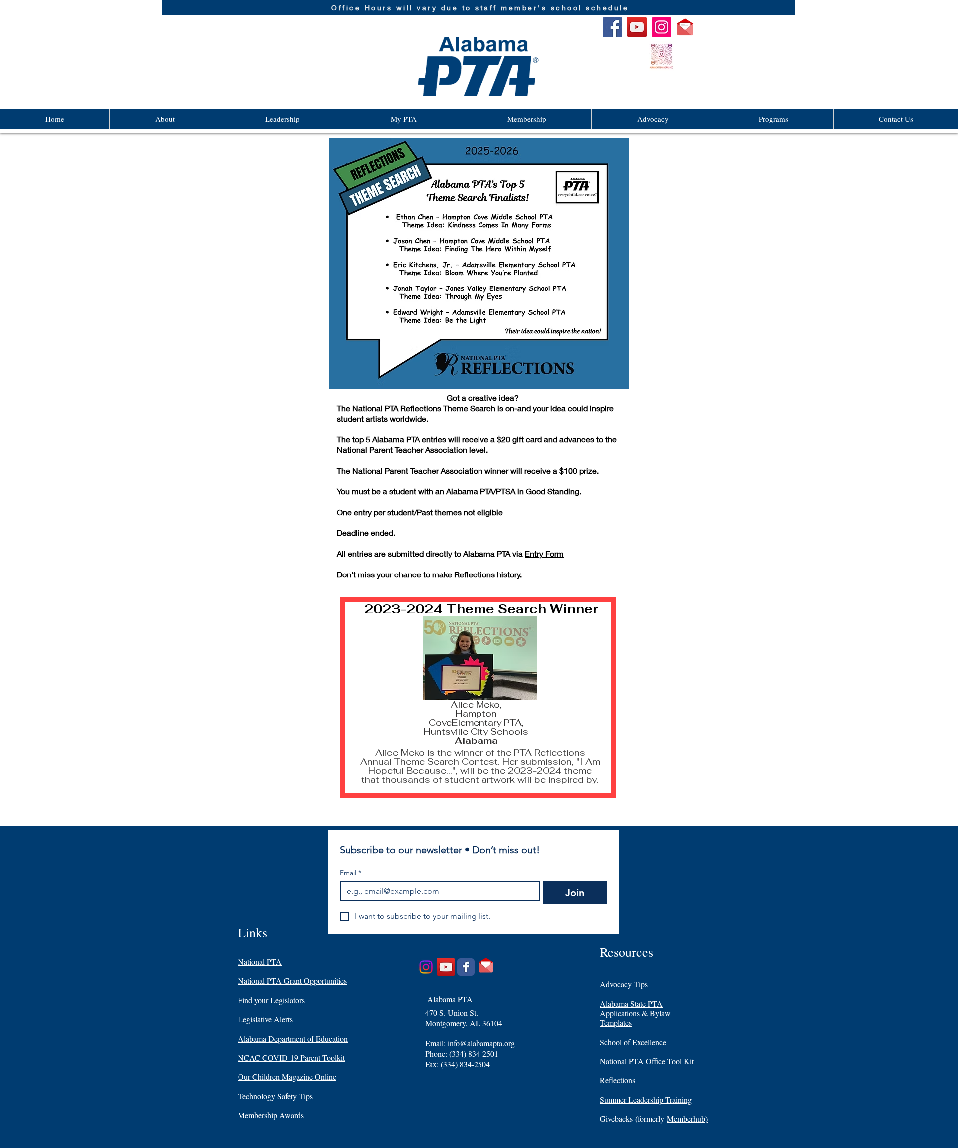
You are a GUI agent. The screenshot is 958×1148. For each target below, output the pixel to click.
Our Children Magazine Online (287, 1076)
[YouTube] (637, 27)
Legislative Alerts (265, 1019)
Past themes (439, 512)
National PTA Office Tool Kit (647, 1061)
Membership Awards (271, 1115)
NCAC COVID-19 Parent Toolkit (291, 1057)
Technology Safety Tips (276, 1096)
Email (350, 873)
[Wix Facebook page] (466, 967)
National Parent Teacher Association (417, 470)
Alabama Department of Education (293, 1038)
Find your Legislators (271, 1000)
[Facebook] (612, 27)
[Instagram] (661, 27)
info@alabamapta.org (481, 1043)
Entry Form (544, 553)
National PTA (260, 961)
